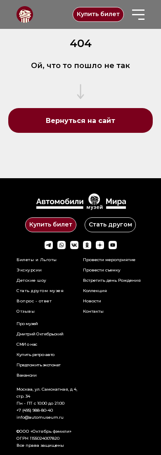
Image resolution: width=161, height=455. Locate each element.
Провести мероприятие (109, 259)
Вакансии (26, 375)
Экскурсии (29, 270)
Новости (92, 301)
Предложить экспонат (39, 365)
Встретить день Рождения (112, 280)
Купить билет (98, 14)
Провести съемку (102, 270)
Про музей (27, 323)
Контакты (93, 311)
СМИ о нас (27, 344)
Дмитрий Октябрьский (40, 334)
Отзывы (26, 311)
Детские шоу (32, 280)
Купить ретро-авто (35, 354)
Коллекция (95, 290)
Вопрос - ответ (34, 301)
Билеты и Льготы (37, 259)
